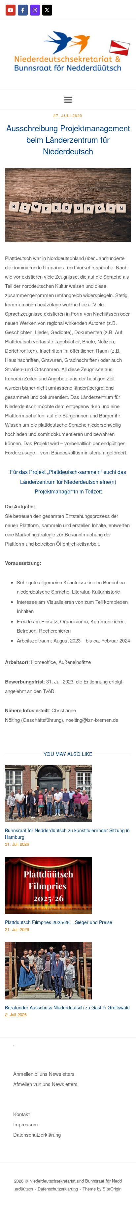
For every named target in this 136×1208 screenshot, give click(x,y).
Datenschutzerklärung (37, 1134)
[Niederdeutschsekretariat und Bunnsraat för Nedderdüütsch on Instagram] (35, 10)
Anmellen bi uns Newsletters (44, 1073)
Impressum (25, 1124)
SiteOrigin (112, 1189)
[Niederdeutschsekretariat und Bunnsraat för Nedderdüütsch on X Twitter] (47, 10)
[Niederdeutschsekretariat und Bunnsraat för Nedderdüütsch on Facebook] (23, 10)
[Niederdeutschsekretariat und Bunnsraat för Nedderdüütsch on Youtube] (11, 10)
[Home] (68, 83)
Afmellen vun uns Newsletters (45, 1083)
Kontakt (21, 1114)
